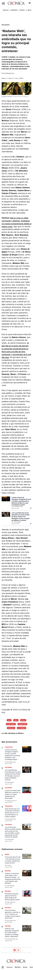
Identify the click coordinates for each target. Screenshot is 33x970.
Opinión (30, 10)
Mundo (25, 967)
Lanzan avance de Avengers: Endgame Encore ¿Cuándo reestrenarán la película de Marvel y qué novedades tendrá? (21, 501)
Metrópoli (18, 967)
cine (9, 720)
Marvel (23, 720)
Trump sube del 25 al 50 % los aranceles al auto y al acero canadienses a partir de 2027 (13, 860)
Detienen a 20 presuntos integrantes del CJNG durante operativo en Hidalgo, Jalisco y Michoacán (12, 932)
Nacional (9, 967)
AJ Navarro (11, 728)
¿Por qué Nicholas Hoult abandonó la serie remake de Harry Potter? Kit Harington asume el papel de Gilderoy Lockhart (21, 516)
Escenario (6, 25)
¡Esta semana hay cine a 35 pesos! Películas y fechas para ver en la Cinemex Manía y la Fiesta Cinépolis (12, 813)
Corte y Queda (10, 724)
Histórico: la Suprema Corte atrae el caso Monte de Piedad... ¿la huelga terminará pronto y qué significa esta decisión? (12, 878)
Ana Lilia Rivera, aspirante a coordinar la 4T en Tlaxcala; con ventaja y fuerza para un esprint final (12, 914)
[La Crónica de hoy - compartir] (30, 508)
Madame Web (22, 724)
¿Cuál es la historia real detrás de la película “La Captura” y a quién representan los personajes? (12, 794)
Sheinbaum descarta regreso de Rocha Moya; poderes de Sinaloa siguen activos (12, 897)
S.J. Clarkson (21, 728)
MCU (16, 720)
